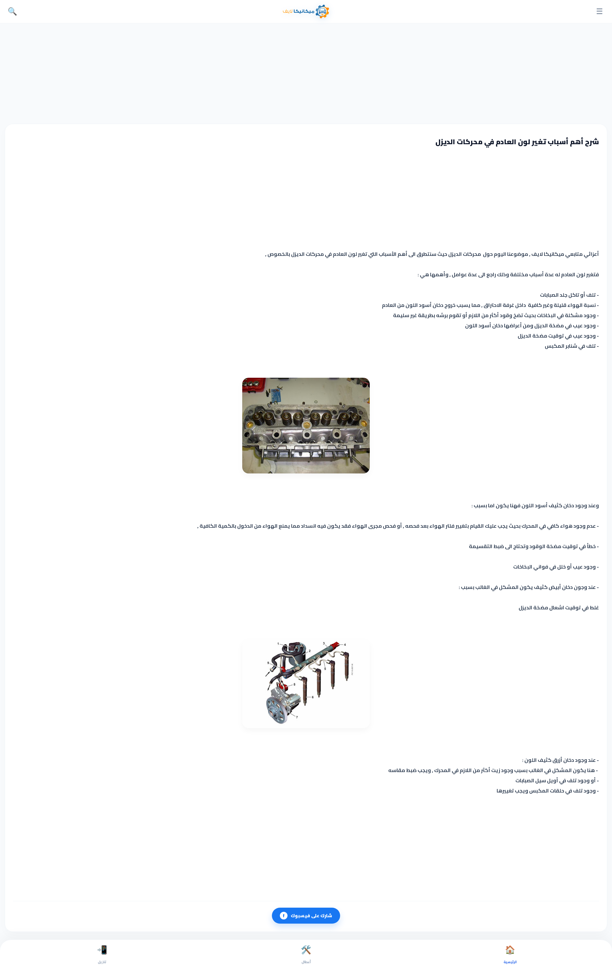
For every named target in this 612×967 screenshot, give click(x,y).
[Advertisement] (306, 72)
